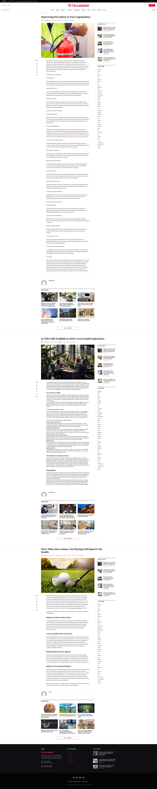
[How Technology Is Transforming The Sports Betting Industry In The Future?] (67, 724)
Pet (98, 130)
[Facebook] (37, 64)
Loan (99, 122)
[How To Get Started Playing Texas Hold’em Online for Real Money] (86, 708)
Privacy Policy (77, 781)
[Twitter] (37, 66)
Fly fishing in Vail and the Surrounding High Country (66, 320)
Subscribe (152, 5)
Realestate (100, 132)
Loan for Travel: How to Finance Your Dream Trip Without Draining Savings (86, 532)
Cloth (99, 89)
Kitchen (99, 116)
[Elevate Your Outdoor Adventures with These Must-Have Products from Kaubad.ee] (49, 708)
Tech (99, 140)
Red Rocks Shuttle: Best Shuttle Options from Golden (85, 515)
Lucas (46, 555)
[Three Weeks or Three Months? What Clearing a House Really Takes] (86, 297)
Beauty (57, 9)
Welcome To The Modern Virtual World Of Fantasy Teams (49, 731)
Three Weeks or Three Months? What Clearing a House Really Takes (85, 305)
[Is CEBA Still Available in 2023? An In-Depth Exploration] (67, 362)
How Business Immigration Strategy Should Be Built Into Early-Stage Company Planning (67, 516)
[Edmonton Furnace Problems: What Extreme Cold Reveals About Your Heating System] (49, 297)
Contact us (152, 1)
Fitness (88, 9)
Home (147, 1)
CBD (98, 85)
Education (100, 92)
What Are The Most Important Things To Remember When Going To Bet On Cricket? (85, 732)
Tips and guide (101, 144)
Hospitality (100, 110)
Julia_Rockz (47, 20)
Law (98, 118)
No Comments (65, 20)
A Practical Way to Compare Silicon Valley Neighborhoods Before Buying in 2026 (23, 1)
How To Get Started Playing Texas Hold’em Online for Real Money (85, 716)
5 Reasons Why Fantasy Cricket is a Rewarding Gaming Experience (67, 715)
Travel (104, 9)
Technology (100, 142)
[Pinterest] (37, 72)
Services (99, 136)
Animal (99, 71)
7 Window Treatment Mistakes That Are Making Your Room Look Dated (67, 532)
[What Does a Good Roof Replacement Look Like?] (86, 313)
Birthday (99, 79)
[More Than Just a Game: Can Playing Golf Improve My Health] (67, 575)
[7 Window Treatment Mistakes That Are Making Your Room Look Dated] (67, 524)
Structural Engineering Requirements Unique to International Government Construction (47, 321)
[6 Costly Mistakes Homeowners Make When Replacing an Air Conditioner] (49, 508)
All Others (99, 69)
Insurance (99, 114)
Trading (99, 145)
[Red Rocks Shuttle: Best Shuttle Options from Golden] (86, 508)
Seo (98, 134)
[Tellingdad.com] (78, 5)
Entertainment (77, 9)
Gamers (99, 104)
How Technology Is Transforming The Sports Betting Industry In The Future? (67, 732)
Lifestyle (99, 9)
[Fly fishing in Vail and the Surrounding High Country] (67, 313)
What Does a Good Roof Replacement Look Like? (84, 320)
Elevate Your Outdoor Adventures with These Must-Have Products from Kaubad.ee (49, 716)
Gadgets (99, 102)
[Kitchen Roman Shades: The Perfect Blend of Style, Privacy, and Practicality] (100, 59)
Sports (99, 138)
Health (93, 9)
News (59, 20)
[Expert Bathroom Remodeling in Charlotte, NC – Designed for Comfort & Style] (49, 524)
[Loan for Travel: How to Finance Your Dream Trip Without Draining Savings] (86, 524)
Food (99, 100)
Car (98, 83)
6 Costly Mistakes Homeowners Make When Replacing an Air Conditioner (49, 516)
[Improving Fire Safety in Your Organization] (67, 40)
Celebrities (69, 9)
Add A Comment (68, 328)
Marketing (100, 126)
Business (63, 9)
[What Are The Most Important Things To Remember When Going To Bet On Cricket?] (86, 724)
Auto (98, 73)
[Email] (37, 75)
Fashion (83, 9)
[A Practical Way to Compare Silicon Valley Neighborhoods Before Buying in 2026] (67, 297)
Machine (99, 124)
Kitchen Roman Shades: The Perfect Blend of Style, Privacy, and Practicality (109, 59)
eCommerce (100, 90)
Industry (99, 112)
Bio (98, 77)
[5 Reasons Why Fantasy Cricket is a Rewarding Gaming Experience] (67, 708)
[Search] (153, 10)
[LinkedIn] (37, 69)
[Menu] (154, 10)
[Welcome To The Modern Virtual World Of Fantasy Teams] (49, 724)
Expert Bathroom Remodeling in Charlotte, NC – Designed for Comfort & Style (49, 532)
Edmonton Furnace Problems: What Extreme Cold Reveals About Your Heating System (48, 305)
